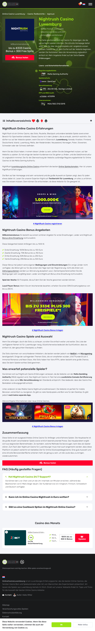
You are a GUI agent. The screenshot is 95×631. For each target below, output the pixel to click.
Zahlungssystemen (10, 271)
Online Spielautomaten (68, 166)
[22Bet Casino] (15, 537)
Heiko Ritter (27, 595)
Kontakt (5, 616)
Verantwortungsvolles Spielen (15, 609)
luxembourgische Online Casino (25, 166)
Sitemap (6, 605)
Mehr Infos (83, 625)
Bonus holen (21, 57)
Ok (61, 625)
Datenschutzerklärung (12, 613)
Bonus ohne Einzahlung (12, 238)
